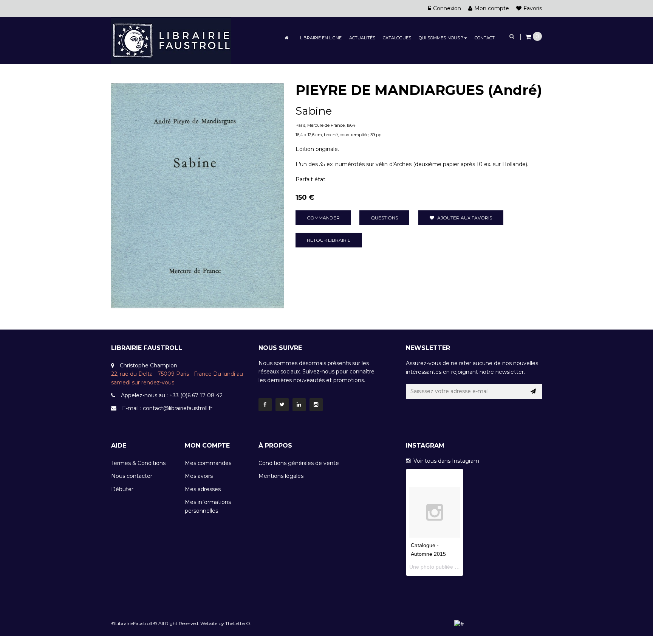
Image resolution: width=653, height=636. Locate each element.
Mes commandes (208, 463)
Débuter (122, 489)
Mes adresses (203, 489)
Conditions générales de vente (298, 463)
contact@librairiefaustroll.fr (177, 408)
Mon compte (491, 8)
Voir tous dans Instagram (444, 460)
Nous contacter (131, 476)
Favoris (532, 8)
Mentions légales (280, 476)
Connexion (447, 8)
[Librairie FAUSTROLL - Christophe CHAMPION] (171, 40)
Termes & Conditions (138, 463)
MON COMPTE (207, 445)
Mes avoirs (199, 476)
